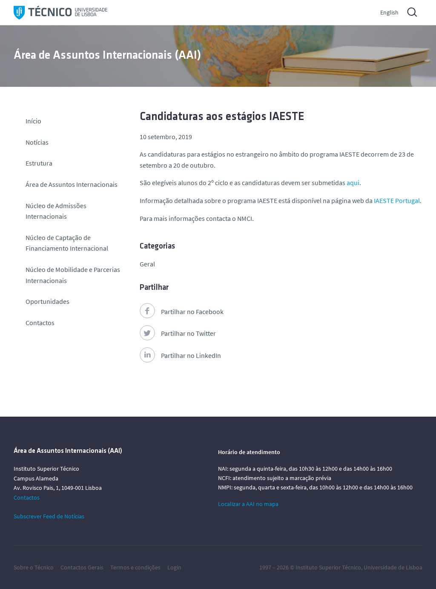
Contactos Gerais (81, 567)
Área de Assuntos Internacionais (72, 184)
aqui (353, 182)
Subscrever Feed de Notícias (49, 516)
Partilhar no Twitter (188, 333)
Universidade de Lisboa (393, 567)
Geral (147, 264)
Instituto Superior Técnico (328, 567)
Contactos (40, 322)
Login (174, 567)
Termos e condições (135, 567)
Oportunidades (47, 301)
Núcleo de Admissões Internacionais (56, 211)
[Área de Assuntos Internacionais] (60, 12)
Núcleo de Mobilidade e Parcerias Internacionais (73, 275)
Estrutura (39, 163)
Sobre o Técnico (34, 567)
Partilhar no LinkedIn (191, 355)
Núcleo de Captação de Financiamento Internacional (67, 243)
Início (33, 121)
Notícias (37, 142)
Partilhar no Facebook (192, 311)
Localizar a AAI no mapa (248, 504)
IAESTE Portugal (397, 200)
